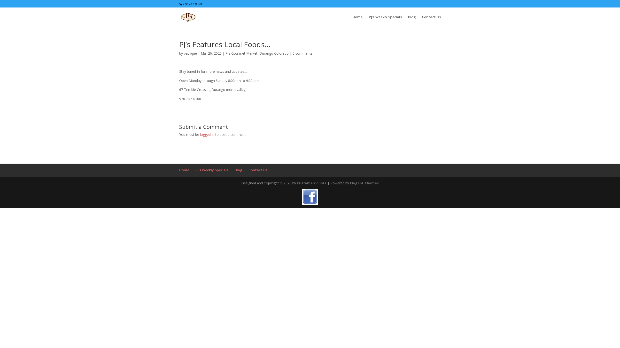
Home (358, 17)
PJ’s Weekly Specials (385, 17)
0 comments (302, 53)
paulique (190, 53)
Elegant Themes (364, 183)
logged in (207, 134)
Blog (412, 17)
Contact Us (431, 17)
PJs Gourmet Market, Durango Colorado (257, 53)
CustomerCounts (311, 183)
